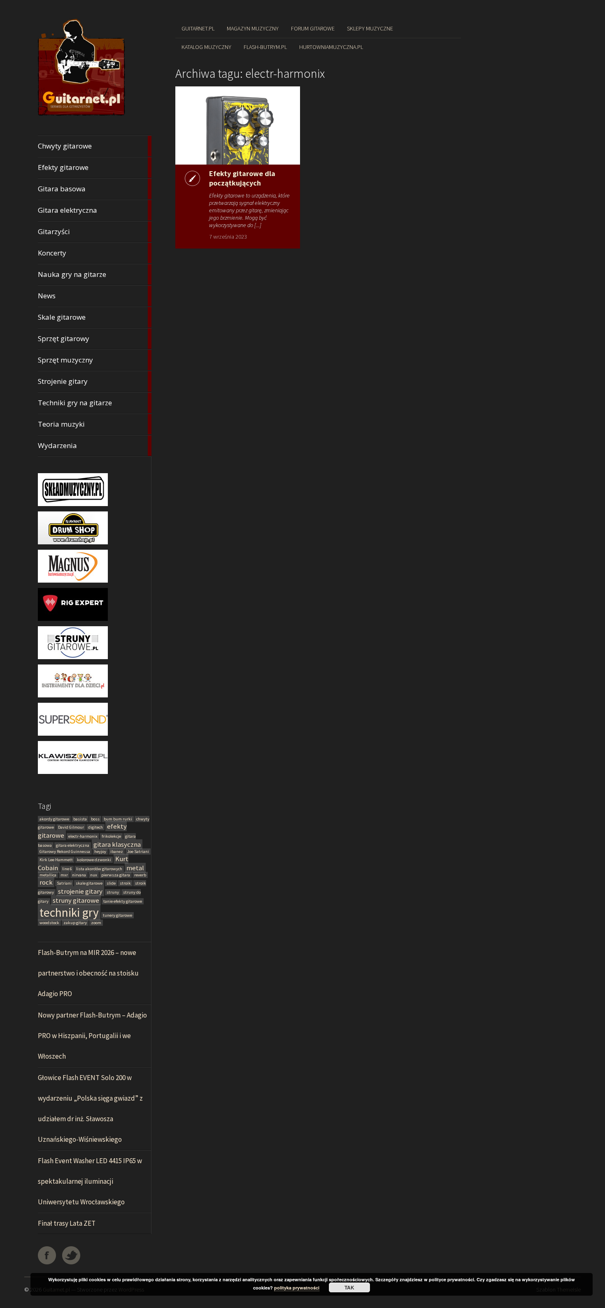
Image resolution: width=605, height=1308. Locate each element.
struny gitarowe (76, 900)
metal (135, 867)
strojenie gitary (80, 891)
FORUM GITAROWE (313, 28)
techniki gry (69, 912)
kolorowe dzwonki (94, 859)
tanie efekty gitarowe (122, 901)
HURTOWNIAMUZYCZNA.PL (331, 47)
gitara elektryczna (72, 845)
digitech (95, 827)
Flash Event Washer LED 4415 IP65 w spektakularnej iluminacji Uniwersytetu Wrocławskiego (90, 1181)
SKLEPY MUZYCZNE (370, 28)
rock (46, 882)
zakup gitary (75, 922)
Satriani (64, 883)
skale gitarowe (89, 883)
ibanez (116, 851)
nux (93, 875)
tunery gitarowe (117, 915)
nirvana (79, 875)
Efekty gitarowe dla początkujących (242, 178)
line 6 (67, 868)
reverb (140, 875)
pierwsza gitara (115, 875)
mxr (64, 875)
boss (95, 819)
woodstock (49, 922)
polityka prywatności (296, 1288)
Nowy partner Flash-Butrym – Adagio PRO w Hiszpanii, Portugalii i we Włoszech (92, 1036)
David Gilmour (71, 827)
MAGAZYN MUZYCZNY (253, 28)
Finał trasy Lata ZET (66, 1223)
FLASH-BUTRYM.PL (265, 47)
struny (113, 892)
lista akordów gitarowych (99, 868)
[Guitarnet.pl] (82, 115)
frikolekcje (111, 836)
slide (111, 883)
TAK (349, 1287)
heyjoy (100, 851)
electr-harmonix (83, 836)
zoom (96, 922)
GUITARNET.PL (198, 28)
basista (80, 819)
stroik (125, 883)
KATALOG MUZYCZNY (206, 47)
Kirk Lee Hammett (56, 859)
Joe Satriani (138, 851)
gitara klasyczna (117, 844)
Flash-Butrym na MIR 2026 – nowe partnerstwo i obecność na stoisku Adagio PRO (88, 973)
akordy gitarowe (54, 819)
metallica (48, 875)
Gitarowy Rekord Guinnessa (65, 851)
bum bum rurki (118, 819)
